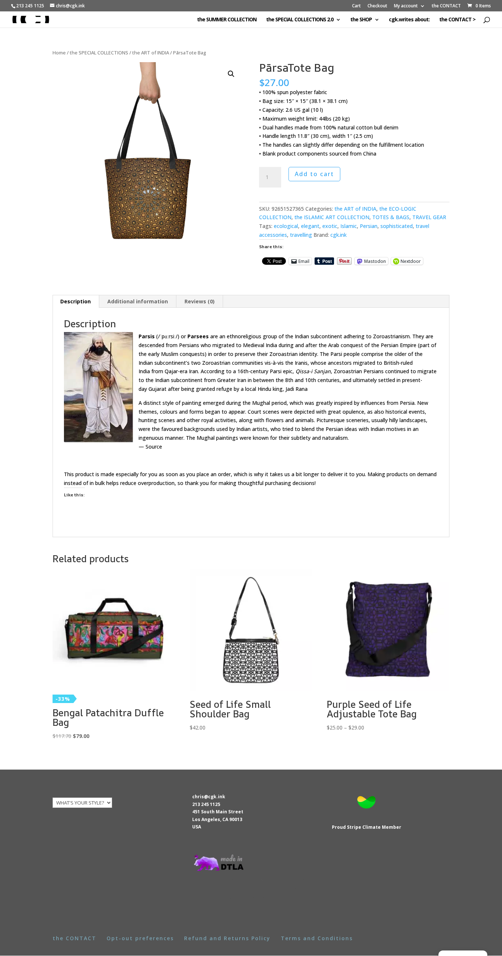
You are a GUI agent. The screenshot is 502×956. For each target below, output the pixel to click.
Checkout (377, 6)
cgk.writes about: (409, 20)
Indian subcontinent (318, 336)
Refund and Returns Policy (227, 938)
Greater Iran (231, 380)
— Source (150, 446)
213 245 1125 (206, 804)
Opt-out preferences (140, 938)
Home (59, 52)
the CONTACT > (457, 20)
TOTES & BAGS (390, 217)
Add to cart (314, 174)
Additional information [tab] (137, 301)
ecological (286, 225)
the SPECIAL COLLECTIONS (99, 52)
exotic (329, 225)
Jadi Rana (297, 388)
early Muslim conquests (176, 353)
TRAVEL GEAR (429, 217)
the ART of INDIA (150, 52)
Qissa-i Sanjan (313, 371)
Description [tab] (75, 301)
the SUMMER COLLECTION (227, 20)
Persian (368, 225)
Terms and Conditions (317, 938)
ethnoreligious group (252, 336)
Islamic (348, 225)
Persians (189, 345)
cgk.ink (338, 234)
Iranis (301, 362)
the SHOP (361, 20)
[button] (231, 74)
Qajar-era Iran (181, 371)
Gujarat (157, 388)
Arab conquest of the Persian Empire (372, 345)
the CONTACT (446, 6)
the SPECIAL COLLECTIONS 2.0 (299, 20)
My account (406, 6)
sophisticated (396, 225)
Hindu (264, 388)
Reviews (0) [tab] (199, 301)
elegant (310, 225)
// (168, 336)
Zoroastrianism (391, 336)
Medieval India (260, 345)
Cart (356, 6)
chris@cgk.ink (208, 796)
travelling (301, 234)
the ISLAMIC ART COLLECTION (331, 217)
